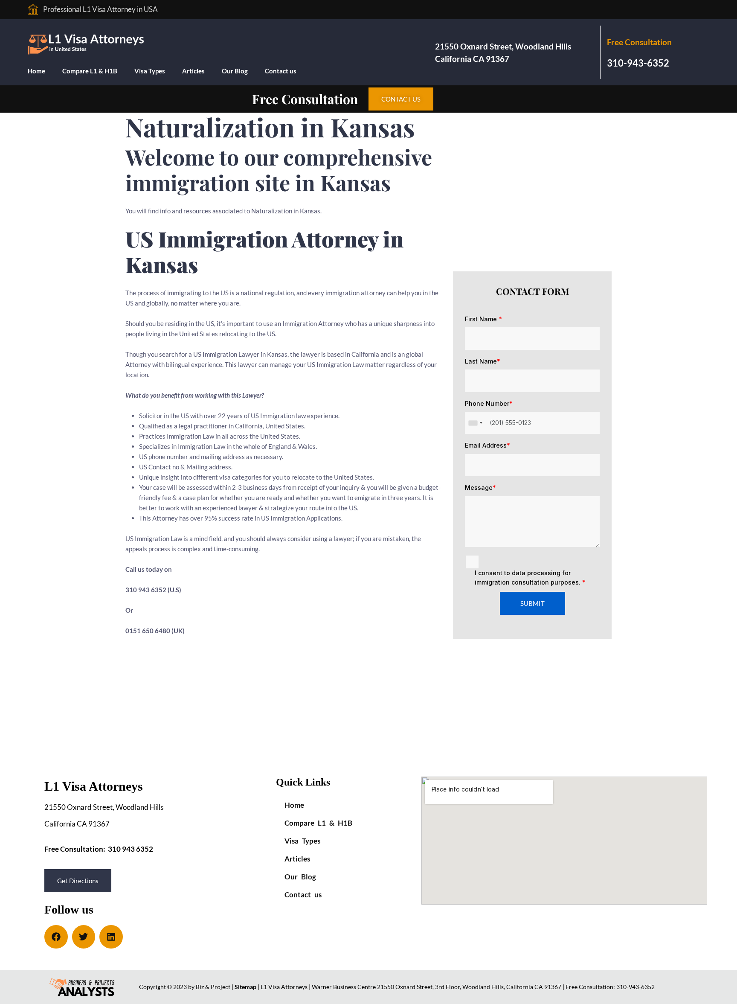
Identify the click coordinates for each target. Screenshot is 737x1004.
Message (480, 487)
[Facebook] (56, 937)
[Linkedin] (111, 937)
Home (36, 71)
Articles (193, 71)
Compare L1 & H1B (89, 71)
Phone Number (489, 403)
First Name (483, 319)
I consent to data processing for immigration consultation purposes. (530, 577)
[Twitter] (84, 937)
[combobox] (475, 423)
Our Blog (235, 71)
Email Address (487, 445)
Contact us (280, 71)
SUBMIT (532, 603)
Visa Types (149, 71)
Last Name (482, 361)
